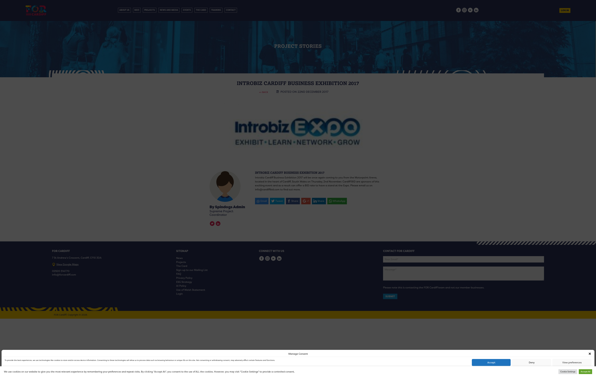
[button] (589, 353)
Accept (491, 362)
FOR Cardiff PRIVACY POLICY (17, 371)
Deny (532, 362)
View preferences (572, 362)
